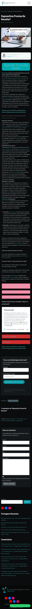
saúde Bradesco (23, 256)
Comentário (6, 458)
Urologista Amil (26, 546)
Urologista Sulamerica (10, 575)
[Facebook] (6, 508)
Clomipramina (18, 243)
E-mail (5, 446)
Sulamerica (7, 257)
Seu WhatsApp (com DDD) (9, 374)
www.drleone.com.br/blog (9, 292)
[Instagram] (9, 508)
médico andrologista (15, 172)
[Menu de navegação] (29, 3)
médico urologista (8, 98)
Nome (4, 440)
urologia (23, 272)
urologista (18, 138)
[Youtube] (2, 508)
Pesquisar (3, 499)
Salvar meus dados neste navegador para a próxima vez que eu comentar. (16, 479)
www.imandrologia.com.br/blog (11, 297)
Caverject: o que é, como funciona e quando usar (13, 527)
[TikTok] (13, 508)
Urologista (9, 56)
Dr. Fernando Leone (7, 22)
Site (4, 452)
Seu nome (5, 367)
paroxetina (6, 201)
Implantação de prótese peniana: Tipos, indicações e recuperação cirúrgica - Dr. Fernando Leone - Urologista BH (15, 573)
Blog (6, 11)
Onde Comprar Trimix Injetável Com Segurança (13, 529)
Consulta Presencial (9, 336)
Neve (10, 607)
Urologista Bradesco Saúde (8, 568)
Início (2, 11)
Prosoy (3, 126)
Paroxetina (5, 199)
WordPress (20, 607)
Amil (3, 257)
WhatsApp (6, 342)
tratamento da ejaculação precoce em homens (14, 78)
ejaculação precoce (7, 149)
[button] (20, 605)
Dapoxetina (5, 73)
